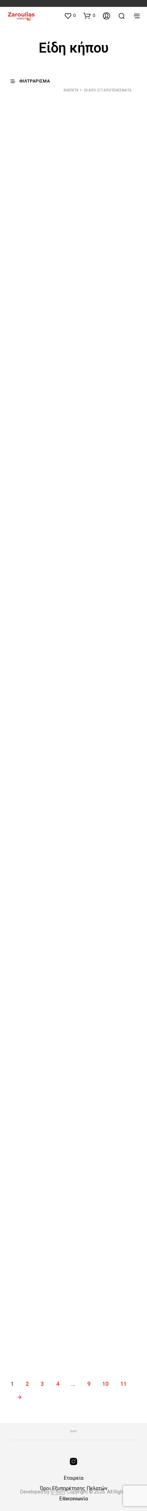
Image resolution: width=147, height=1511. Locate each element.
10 (105, 1384)
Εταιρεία (73, 1478)
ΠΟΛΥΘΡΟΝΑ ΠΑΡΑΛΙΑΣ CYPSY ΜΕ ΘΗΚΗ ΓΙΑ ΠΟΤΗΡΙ (100, 1198)
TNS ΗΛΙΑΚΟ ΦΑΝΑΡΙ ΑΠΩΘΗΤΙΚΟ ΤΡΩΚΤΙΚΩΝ (34, 707)
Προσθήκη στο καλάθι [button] (36, 223)
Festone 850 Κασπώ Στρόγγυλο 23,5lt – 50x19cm (32, 1074)
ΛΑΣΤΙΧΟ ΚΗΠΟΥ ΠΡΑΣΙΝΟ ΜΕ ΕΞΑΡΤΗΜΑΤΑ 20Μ (98, 707)
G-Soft (58, 1491)
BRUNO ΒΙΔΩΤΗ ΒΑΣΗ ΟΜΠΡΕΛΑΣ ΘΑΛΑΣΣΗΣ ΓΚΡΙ (100, 181)
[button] (70, 15)
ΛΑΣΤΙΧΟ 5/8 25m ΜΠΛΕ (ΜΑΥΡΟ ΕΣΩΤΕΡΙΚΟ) (97, 949)
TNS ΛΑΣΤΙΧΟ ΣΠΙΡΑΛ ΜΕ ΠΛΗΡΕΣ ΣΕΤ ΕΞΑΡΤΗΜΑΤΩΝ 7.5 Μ (34, 1198)
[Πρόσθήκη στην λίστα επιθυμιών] (65, 174)
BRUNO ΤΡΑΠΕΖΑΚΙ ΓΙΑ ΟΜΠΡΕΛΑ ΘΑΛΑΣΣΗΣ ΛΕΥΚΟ (32, 326)
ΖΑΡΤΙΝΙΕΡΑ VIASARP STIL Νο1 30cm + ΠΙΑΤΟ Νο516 (34, 1322)
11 (123, 1384)
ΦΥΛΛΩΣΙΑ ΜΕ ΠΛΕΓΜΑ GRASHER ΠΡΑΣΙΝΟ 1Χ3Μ (32, 949)
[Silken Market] (73, 1461)
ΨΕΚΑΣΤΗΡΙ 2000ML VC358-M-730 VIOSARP (99, 458)
